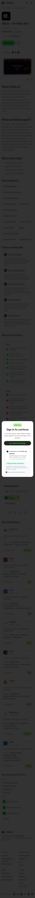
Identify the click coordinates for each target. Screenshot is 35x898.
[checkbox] (7, 451)
